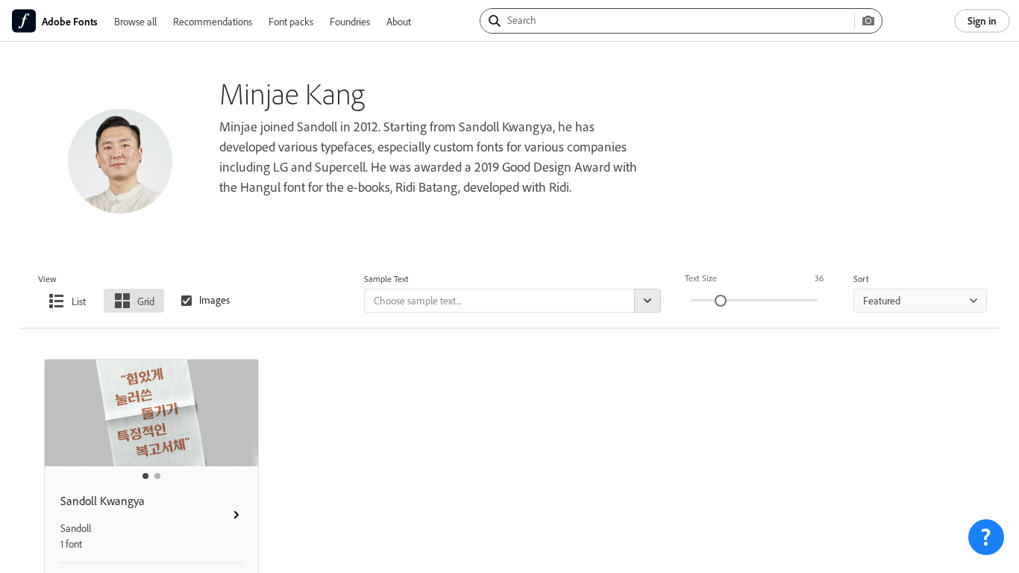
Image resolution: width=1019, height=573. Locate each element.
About (398, 21)
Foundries (350, 21)
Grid (145, 301)
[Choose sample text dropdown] (647, 301)
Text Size (701, 278)
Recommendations (212, 21)
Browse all (135, 21)
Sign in (982, 20)
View (47, 278)
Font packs (291, 21)
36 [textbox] (819, 278)
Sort (861, 278)
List (79, 301)
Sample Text (386, 278)
